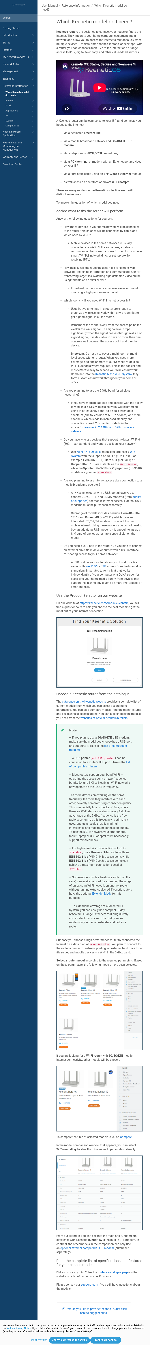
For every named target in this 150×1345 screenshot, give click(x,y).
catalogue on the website (84, 701)
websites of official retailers (104, 718)
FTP (103, 566)
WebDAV (91, 566)
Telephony (8, 78)
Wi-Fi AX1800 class (88, 452)
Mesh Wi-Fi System (113, 374)
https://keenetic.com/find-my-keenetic (104, 603)
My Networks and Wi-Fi (16, 57)
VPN (7, 115)
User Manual (50, 5)
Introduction (10, 35)
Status (6, 42)
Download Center (12, 164)
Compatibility (12, 125)
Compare (126, 1137)
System (9, 120)
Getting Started (11, 28)
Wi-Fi (8, 105)
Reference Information (15, 85)
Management (10, 71)
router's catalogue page (113, 1272)
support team (89, 1284)
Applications (11, 110)
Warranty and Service (15, 156)
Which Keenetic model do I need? (17, 94)
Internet (7, 49)
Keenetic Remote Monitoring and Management (12, 146)
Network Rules (11, 64)
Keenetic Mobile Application (11, 133)
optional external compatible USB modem (87, 1248)
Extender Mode (101, 893)
